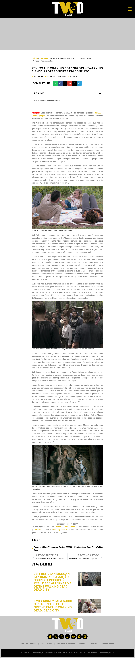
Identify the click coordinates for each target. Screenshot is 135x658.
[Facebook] (50, 636)
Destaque (44, 58)
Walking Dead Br (60, 529)
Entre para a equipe (28, 644)
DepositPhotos (108, 644)
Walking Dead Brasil (65, 527)
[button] (55, 83)
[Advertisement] (67, 34)
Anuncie (82, 644)
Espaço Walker (46, 644)
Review (62, 547)
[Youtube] (73, 636)
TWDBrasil (37, 529)
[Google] (85, 636)
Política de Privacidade (66, 644)
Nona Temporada (50, 547)
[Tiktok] (67, 636)
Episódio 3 (38, 547)
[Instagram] (61, 636)
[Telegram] (79, 636)
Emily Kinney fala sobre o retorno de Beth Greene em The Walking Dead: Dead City (53, 605)
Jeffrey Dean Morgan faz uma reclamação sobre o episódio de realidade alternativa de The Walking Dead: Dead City (52, 581)
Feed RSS (93, 644)
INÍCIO (35, 58)
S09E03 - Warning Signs (76, 547)
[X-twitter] (56, 636)
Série (89, 547)
